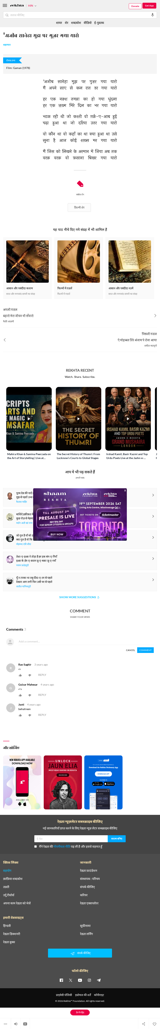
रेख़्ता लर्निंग (86, 933)
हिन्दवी (7, 925)
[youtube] (80, 980)
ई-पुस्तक (99, 22)
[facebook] (61, 980)
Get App (149, 5)
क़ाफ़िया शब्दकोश (12, 878)
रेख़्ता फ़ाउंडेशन (88, 870)
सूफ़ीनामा (85, 925)
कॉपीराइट (99, 995)
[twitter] (71, 980)
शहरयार (7, 45)
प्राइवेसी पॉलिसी (64, 995)
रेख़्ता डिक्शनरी (11, 933)
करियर (84, 895)
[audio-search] (152, 15)
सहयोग (7, 870)
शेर (66, 22)
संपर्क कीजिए (87, 886)
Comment (145, 650)
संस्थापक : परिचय (90, 878)
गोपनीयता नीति (61, 846)
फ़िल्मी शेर (79, 207)
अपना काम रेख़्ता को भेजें (17, 903)
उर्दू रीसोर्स (8, 895)
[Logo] (17, 5)
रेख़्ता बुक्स (9, 942)
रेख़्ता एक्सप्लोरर (89, 903)
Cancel (130, 650)
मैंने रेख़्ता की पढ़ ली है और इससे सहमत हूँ (70, 846)
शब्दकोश (76, 22)
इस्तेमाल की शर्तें (83, 995)
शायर (59, 22)
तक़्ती (6, 886)
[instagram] (89, 980)
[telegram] (99, 980)
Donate (135, 6)
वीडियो (88, 22)
